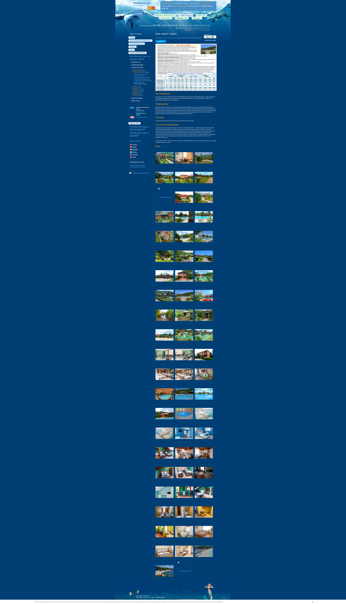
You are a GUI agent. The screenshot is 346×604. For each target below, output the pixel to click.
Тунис (134, 157)
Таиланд (135, 154)
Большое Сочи (136, 62)
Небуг (135, 86)
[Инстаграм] (167, 8)
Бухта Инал (137, 90)
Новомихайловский (139, 72)
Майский (136, 94)
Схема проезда (185, 15)
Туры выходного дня (194, 6)
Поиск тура (201, 15)
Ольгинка (136, 88)
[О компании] (151, 8)
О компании (178, 3)
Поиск (132, 37)
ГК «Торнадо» (138, 75)
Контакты (186, 3)
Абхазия (132, 46)
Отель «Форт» (138, 82)
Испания (135, 149)
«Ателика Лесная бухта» (141, 77)
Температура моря (210, 40)
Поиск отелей (165, 18)
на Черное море (140, 110)
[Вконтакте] (162, 8)
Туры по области (167, 6)
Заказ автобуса (205, 3)
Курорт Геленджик (137, 98)
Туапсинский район (137, 67)
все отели (143, 70)
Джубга (136, 92)
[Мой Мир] (213, 37)
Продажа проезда (206, 6)
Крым (131, 49)
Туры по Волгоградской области (140, 40)
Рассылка (197, 18)
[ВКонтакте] (207, 37)
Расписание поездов (141, 117)
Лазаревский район (137, 65)
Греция (134, 152)
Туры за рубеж (135, 141)
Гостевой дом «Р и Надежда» (142, 80)
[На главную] (143, 3)
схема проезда (205, 28)
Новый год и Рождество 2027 (138, 165)
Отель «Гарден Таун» (140, 74)
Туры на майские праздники (138, 166)
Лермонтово (137, 70)
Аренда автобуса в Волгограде (188, 599)
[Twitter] (209, 37)
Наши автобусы (195, 3)
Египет (134, 147)
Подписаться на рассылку (140, 173)
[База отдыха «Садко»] (164, 157)
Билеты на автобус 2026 (165, 15)
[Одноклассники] (164, 8)
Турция (134, 144)
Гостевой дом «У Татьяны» (141, 79)
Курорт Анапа (135, 100)
